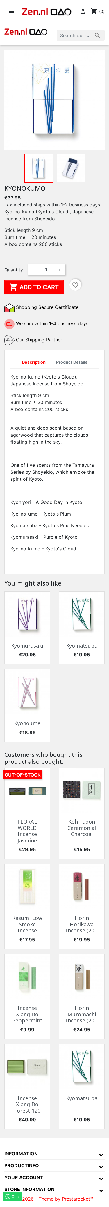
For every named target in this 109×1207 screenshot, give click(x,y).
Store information (29, 1189)
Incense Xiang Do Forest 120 (27, 1104)
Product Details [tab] (71, 362)
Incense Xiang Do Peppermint (27, 1014)
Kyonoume (27, 723)
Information (21, 1153)
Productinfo (21, 1165)
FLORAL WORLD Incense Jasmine (27, 831)
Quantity (13, 270)
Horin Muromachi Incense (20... (82, 1014)
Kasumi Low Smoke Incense (27, 924)
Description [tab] (34, 362)
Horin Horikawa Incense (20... (82, 924)
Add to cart (34, 287)
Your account (23, 1177)
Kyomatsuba (81, 645)
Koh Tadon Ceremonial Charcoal (81, 827)
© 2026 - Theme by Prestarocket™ (54, 1199)
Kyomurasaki (27, 645)
